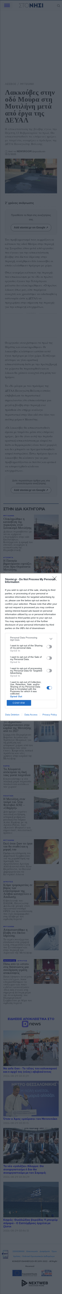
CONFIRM (19, 703)
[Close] (55, 579)
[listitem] (31, 638)
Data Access (30, 714)
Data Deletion (12, 714)
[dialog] (31, 647)
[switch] (49, 646)
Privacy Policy (49, 714)
